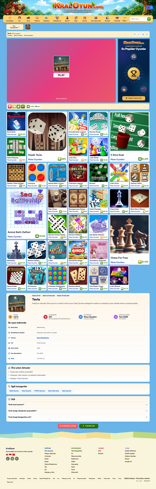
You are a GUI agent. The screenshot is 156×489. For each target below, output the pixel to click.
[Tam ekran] (139, 34)
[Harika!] (18, 106)
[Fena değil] (14, 106)
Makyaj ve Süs (49, 472)
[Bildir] (147, 34)
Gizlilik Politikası (130, 451)
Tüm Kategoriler (76, 451)
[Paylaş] (143, 34)
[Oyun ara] (149, 19)
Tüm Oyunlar (49, 451)
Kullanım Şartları (130, 456)
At (72, 453)
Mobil (73, 461)
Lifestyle (48, 456)
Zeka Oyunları (18, 35)
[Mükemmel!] (23, 106)
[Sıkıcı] (10, 106)
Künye (127, 459)
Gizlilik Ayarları (130, 453)
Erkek (46, 461)
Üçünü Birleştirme (51, 464)
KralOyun (36, 296)
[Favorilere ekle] (134, 34)
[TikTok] (8, 458)
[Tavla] (28, 27)
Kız (46, 469)
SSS (99, 451)
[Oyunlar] (149, 8)
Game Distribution (43, 338)
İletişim (100, 453)
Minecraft (74, 472)
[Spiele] (10, 455)
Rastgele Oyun (69, 426)
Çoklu (46, 459)
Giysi (73, 467)
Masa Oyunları (28, 35)
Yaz (46, 467)
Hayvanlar (74, 464)
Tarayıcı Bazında (50, 453)
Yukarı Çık (90, 426)
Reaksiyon (74, 459)
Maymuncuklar (76, 456)
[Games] (7, 455)
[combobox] (138, 19)
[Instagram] (12, 458)
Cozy (73, 469)
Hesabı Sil (128, 461)
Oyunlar (9, 35)
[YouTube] (17, 458)
